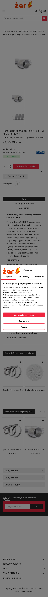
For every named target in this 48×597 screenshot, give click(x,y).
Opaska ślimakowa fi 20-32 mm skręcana (13, 390)
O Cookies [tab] (39, 277)
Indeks (6, 152)
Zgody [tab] (9, 277)
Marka (6, 149)
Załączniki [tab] (24, 208)
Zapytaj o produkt (15, 176)
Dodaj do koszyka (25, 166)
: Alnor (12, 149)
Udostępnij (17, 183)
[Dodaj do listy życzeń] (41, 171)
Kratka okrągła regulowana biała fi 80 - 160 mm (35, 390)
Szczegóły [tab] (24, 277)
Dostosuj (23, 321)
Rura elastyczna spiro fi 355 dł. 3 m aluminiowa (35, 449)
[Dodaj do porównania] (41, 166)
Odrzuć (24, 327)
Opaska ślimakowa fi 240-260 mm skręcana (12, 449)
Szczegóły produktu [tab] (24, 203)
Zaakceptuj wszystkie (24, 315)
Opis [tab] (24, 199)
